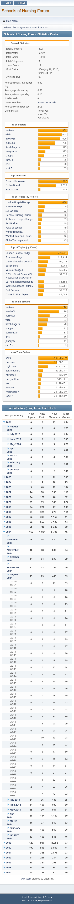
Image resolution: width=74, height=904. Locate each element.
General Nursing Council (18, 215)
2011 (8, 852)
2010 (8, 857)
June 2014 (15, 804)
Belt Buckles (12, 223)
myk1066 (10, 138)
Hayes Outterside (47, 102)
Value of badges (14, 227)
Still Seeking (12, 210)
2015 (8, 526)
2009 (8, 862)
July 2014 (15, 799)
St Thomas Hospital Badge (19, 219)
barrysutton (12, 151)
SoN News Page (14, 206)
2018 (8, 512)
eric (7, 164)
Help (24, 897)
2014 (8, 531)
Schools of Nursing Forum (25, 10)
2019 (8, 507)
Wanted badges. (14, 231)
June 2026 (15, 439)
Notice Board (13, 185)
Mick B (9, 168)
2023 (8, 487)
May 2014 (15, 809)
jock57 (9, 395)
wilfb (8, 134)
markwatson (12, 391)
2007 (8, 872)
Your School (12, 189)
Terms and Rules (35, 897)
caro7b (9, 159)
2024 (8, 482)
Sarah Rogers (13, 147)
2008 (8, 867)
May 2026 (15, 444)
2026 (8, 422)
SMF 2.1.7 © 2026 (29, 901)
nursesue (10, 142)
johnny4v (10, 341)
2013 (8, 842)
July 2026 (15, 434)
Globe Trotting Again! (17, 240)
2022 (8, 492)
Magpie (9, 155)
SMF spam (26, 878)
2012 (8, 847)
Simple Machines (45, 901)
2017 (8, 517)
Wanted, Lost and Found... (19, 236)
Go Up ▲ (49, 897)
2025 (8, 477)
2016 (8, 521)
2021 (8, 497)
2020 (8, 502)
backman (10, 130)
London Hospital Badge (18, 202)
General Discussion (16, 181)
